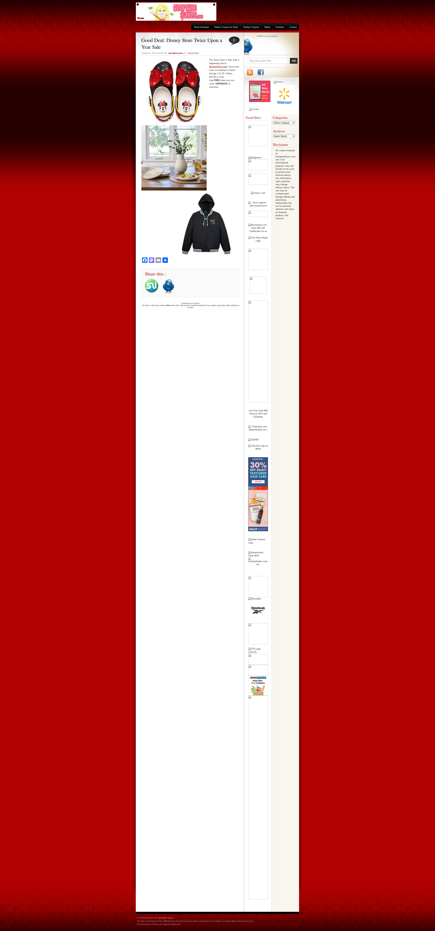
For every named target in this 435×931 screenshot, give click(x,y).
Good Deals (193, 53)
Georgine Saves (142, 17)
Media (267, 27)
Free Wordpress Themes (148, 924)
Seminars (279, 27)
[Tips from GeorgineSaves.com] (259, 101)
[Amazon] (278, 82)
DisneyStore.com (218, 66)
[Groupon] (254, 109)
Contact (293, 27)
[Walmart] (284, 106)
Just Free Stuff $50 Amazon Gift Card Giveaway (258, 413)
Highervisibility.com (172, 924)
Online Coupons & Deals (226, 27)
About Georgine (201, 27)
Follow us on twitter (267, 36)
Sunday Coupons (251, 27)
